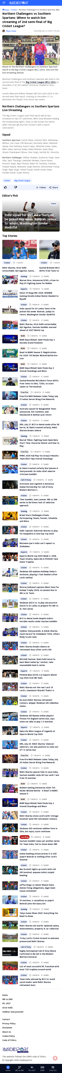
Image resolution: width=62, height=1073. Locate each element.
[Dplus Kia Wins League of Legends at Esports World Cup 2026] (10, 730)
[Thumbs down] (15, 187)
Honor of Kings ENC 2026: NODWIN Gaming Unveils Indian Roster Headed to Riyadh (39, 295)
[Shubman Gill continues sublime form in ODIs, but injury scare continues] (10, 827)
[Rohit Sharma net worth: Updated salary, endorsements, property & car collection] (10, 925)
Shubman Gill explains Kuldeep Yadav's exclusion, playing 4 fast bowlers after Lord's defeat (38, 574)
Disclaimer (7, 1027)
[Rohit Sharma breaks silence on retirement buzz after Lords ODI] (10, 646)
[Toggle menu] (4, 3)
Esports (24, 289)
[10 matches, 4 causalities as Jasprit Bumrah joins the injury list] (10, 899)
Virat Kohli (7, 1007)
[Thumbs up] (5, 187)
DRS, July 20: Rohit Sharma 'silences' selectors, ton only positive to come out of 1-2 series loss (39, 746)
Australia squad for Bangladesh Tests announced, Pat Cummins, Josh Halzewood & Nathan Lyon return (38, 411)
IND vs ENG (7, 999)
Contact (6, 1019)
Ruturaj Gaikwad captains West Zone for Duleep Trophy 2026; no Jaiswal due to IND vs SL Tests (39, 590)
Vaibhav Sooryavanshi (12, 1011)
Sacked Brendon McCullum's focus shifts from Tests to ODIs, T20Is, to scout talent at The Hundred (39, 383)
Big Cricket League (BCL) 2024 (40, 82)
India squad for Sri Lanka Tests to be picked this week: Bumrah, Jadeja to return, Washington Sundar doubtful (30, 221)
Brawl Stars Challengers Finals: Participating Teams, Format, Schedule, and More (38, 518)
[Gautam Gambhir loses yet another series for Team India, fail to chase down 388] (10, 840)
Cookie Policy (8, 1036)
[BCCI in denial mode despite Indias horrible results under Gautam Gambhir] (10, 617)
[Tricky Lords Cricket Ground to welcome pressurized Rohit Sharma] (10, 937)
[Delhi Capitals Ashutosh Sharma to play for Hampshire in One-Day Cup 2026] (10, 530)
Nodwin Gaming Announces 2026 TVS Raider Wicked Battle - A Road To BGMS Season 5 (39, 790)
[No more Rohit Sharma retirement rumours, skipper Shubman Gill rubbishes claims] (10, 701)
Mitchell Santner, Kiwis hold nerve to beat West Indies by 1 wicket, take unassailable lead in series (37, 662)
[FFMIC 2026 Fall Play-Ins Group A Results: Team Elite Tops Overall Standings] (10, 455)
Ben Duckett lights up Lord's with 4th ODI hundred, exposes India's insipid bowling (38, 872)
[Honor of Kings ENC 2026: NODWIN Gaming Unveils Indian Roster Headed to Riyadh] (10, 293)
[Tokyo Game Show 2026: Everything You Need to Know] (10, 912)
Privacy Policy (9, 1023)
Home (5, 995)
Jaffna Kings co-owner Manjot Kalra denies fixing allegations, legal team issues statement (37, 887)
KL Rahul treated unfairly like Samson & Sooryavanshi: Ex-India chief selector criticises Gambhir (39, 471)
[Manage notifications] (55, 1058)
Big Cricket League (22, 180)
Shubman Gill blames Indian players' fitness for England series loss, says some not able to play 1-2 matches (37, 718)
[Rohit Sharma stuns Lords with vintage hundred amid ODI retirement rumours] (10, 815)
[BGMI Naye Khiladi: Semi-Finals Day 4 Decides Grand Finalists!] (10, 339)
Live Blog (24, 837)
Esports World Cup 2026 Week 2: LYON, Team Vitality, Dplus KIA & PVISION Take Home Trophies (39, 559)
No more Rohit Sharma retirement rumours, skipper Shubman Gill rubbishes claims (39, 703)
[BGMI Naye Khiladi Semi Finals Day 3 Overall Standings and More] (10, 367)
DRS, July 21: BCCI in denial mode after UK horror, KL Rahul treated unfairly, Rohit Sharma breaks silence (39, 427)
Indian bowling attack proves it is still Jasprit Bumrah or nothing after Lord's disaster (38, 856)
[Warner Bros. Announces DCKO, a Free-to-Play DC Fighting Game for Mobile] (10, 279)
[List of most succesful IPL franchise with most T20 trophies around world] (10, 965)
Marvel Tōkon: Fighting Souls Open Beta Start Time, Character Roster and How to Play (39, 443)
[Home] (19, 3)
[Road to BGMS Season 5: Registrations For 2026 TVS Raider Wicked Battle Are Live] (10, 353)
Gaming (24, 276)
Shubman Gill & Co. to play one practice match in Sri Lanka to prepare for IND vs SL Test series (39, 605)
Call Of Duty (26, 480)
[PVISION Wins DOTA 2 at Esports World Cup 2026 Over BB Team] (10, 674)
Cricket (7, 180)
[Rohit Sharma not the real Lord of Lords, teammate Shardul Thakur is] (10, 686)
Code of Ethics (9, 1040)
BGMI (23, 336)
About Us (6, 1032)
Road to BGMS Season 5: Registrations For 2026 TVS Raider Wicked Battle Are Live (38, 355)
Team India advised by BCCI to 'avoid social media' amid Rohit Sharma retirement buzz (37, 982)
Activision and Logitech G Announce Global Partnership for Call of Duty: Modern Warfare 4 (37, 486)
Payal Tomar (11, 31)
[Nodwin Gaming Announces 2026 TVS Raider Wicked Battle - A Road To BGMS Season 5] (10, 788)
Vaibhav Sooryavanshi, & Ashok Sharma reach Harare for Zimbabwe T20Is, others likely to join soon (40, 634)
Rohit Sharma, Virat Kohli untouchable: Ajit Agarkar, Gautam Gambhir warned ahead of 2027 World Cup (19, 269)
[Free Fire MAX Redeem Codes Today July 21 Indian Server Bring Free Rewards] (10, 395)
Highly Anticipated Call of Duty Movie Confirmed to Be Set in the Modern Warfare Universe (38, 954)
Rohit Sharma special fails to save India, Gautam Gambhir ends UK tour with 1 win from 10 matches (39, 775)
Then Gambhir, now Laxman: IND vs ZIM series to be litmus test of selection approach (38, 502)
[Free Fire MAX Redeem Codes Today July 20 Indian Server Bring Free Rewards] (10, 758)
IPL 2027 (6, 1003)
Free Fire (24, 392)
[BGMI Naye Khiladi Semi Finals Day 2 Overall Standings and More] (10, 802)
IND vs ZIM (19, 1070)
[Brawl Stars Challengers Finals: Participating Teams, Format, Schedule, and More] (10, 516)
